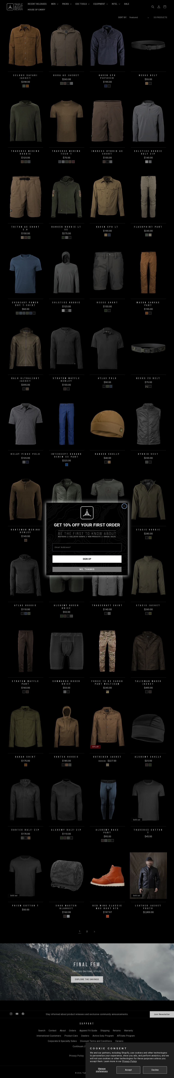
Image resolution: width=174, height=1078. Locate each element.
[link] (87, 513)
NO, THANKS (87, 569)
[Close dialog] (124, 506)
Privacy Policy (129, 1061)
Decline (155, 1070)
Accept (128, 1070)
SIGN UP (87, 559)
